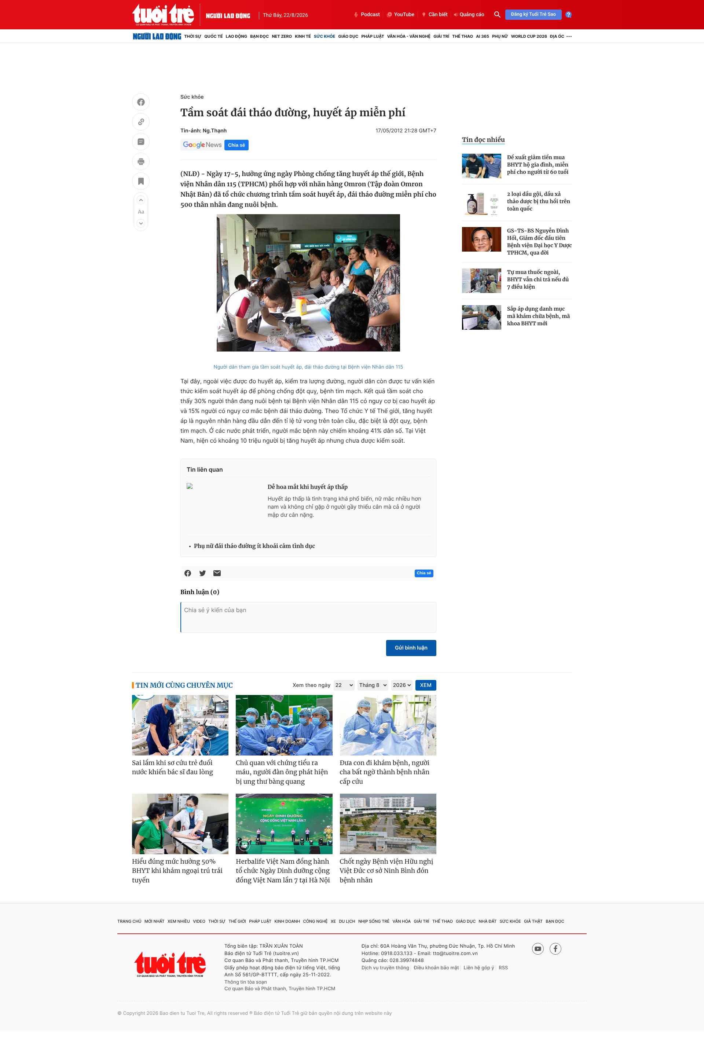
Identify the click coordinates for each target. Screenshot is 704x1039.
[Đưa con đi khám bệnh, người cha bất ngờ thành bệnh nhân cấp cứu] (388, 725)
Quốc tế (213, 36)
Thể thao (462, 36)
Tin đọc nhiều (483, 140)
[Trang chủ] (157, 36)
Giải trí (441, 36)
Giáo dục (348, 36)
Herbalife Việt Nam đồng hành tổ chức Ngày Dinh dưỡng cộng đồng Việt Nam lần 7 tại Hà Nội (283, 870)
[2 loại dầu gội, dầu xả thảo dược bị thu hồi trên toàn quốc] (481, 202)
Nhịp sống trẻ (373, 921)
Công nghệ (315, 921)
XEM (426, 685)
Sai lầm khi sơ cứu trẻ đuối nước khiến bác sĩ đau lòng (172, 767)
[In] (141, 162)
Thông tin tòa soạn (245, 982)
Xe (333, 921)
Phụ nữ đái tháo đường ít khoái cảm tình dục (254, 546)
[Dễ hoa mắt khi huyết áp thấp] (224, 506)
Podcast (370, 15)
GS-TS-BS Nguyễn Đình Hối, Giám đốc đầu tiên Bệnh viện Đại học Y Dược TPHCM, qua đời (539, 241)
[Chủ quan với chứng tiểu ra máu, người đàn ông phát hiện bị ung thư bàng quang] (284, 725)
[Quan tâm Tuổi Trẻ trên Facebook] (555, 949)
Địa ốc (557, 36)
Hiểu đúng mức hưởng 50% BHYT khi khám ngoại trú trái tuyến (177, 870)
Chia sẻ (236, 145)
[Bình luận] (141, 143)
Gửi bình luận (411, 648)
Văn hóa (402, 921)
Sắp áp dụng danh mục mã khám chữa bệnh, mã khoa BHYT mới (538, 316)
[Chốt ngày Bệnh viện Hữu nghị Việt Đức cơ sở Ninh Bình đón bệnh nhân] (388, 824)
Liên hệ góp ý (479, 968)
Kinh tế (303, 36)
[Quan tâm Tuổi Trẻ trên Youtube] (538, 949)
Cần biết (438, 15)
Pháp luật (372, 36)
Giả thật (533, 921)
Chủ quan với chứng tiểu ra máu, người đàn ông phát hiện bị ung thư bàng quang (282, 772)
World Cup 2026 (529, 36)
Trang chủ (129, 921)
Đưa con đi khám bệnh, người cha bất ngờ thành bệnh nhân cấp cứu (385, 772)
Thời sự (192, 36)
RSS (503, 968)
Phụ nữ (500, 36)
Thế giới (237, 921)
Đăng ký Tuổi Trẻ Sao (533, 14)
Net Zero (282, 36)
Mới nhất (154, 921)
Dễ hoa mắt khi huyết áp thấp (308, 487)
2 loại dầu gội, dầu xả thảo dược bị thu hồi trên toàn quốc (538, 201)
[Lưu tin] (141, 182)
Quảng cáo (472, 15)
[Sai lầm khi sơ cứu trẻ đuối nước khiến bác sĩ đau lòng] (180, 725)
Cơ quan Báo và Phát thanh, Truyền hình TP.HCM (280, 989)
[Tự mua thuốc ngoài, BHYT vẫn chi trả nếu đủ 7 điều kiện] (481, 280)
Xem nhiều (179, 921)
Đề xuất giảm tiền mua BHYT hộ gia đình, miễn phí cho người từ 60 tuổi (537, 164)
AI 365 (482, 36)
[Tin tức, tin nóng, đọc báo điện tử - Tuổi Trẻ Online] (169, 15)
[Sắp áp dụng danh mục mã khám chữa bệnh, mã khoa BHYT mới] (481, 317)
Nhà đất (488, 921)
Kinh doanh (287, 921)
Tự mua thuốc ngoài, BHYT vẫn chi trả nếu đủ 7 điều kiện (538, 279)
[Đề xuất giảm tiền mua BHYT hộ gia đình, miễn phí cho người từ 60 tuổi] (481, 166)
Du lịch (347, 921)
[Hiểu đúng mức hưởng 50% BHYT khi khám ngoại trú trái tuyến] (180, 824)
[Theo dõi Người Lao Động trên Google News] (202, 145)
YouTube (404, 15)
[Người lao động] (228, 15)
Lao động (236, 36)
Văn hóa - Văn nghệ (408, 36)
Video (199, 921)
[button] (140, 199)
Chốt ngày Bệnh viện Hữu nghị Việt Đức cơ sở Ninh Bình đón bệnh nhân (386, 870)
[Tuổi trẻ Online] (171, 964)
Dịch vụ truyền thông (385, 968)
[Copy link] (141, 123)
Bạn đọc (259, 36)
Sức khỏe (324, 36)
